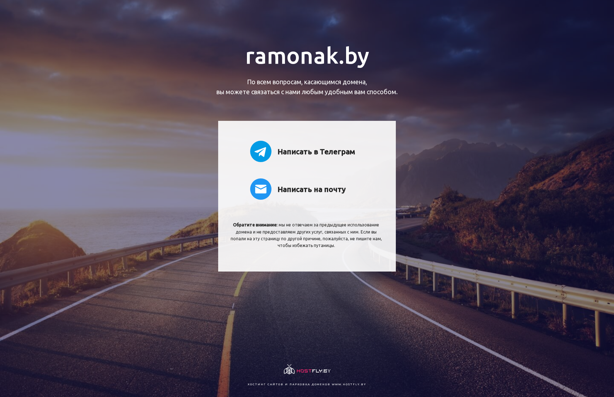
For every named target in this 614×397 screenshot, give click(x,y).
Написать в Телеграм (316, 151)
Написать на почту (312, 189)
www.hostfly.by (349, 384)
